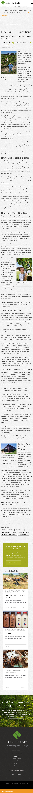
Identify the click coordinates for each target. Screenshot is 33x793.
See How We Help (13, 562)
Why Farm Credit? (16, 758)
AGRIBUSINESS (7, 42)
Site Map (8, 786)
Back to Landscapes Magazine (13, 24)
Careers (16, 763)
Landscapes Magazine (16, 760)
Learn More (17, 720)
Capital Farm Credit (9, 534)
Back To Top (29, 787)
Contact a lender (16, 774)
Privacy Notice (15, 786)
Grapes (11, 529)
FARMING (5, 45)
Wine (4, 529)
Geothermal (23, 534)
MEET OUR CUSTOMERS (22, 42)
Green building (7, 536)
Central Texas (24, 532)
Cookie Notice (24, 786)
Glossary (16, 765)
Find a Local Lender (16, 753)
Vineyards (19, 529)
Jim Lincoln (9, 79)
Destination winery (9, 532)
